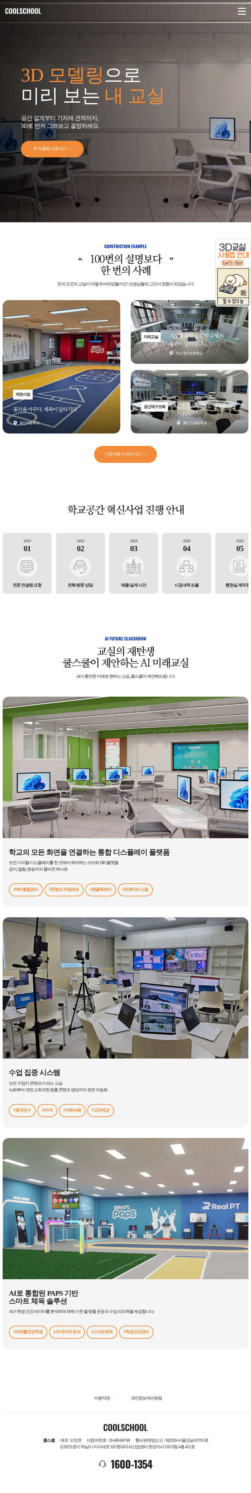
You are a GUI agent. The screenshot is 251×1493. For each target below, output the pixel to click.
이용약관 (102, 1398)
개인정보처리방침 (146, 1398)
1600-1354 (131, 1463)
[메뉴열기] (242, 11)
